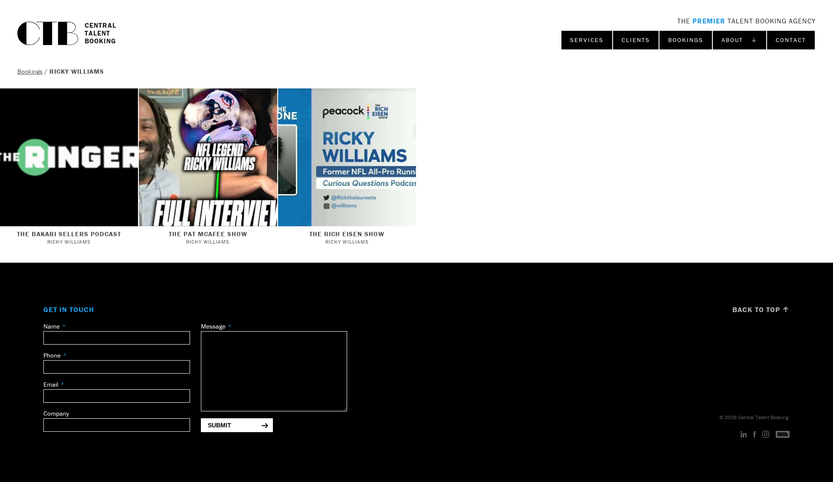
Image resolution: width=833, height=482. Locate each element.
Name (51, 326)
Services (586, 40)
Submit (219, 425)
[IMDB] (783, 435)
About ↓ (739, 40)
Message (213, 326)
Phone (52, 355)
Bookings (685, 40)
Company (56, 413)
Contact (791, 40)
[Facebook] (754, 434)
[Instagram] (765, 435)
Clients (636, 40)
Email (50, 384)
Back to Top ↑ (761, 309)
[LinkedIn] (744, 434)
